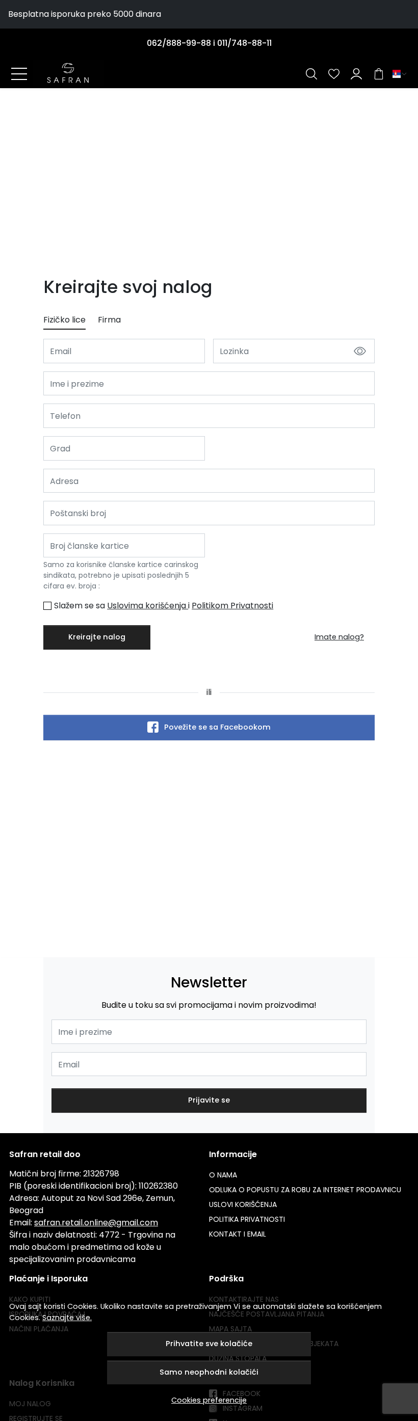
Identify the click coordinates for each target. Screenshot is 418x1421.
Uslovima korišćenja (147, 605)
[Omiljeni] (333, 74)
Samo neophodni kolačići (209, 1372)
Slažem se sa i (163, 605)
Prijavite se (209, 1100)
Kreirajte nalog (96, 637)
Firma (109, 320)
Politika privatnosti (247, 1219)
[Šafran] (68, 74)
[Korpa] (378, 74)
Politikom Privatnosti (232, 605)
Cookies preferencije (209, 1400)
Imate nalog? (339, 637)
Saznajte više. (67, 1317)
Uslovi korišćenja (243, 1204)
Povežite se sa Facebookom (217, 727)
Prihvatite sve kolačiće (209, 1343)
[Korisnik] (356, 74)
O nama (223, 1175)
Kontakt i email (237, 1234)
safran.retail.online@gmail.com (96, 1222)
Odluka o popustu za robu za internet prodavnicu (305, 1190)
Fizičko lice (64, 320)
